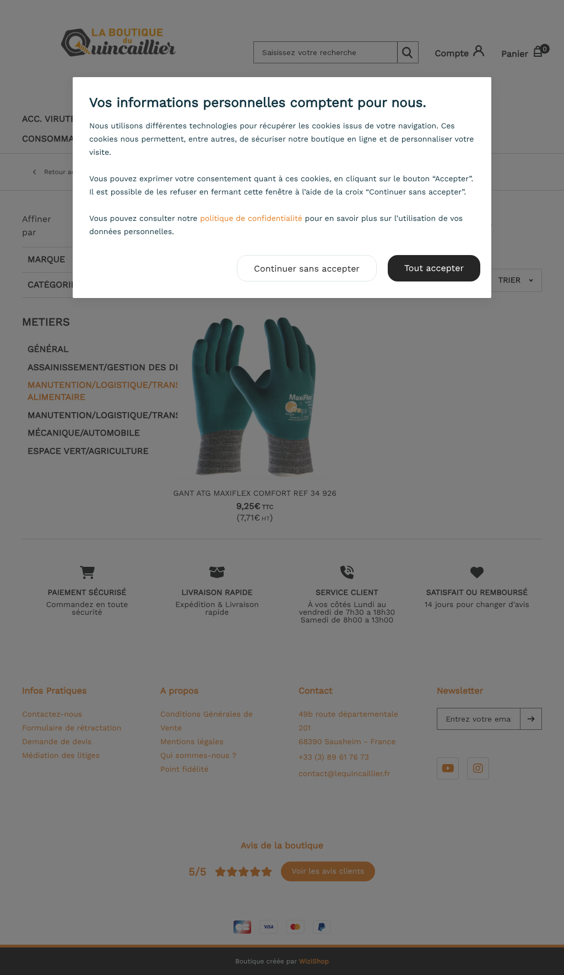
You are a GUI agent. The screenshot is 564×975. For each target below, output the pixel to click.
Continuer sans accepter (307, 268)
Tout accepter (434, 268)
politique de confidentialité (251, 218)
